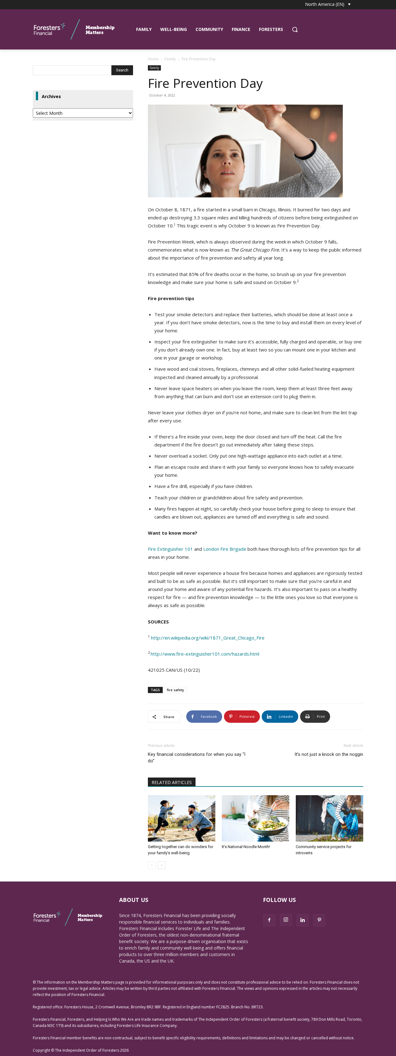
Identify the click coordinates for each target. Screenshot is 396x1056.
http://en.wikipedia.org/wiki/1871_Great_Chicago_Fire (208, 638)
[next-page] (162, 865)
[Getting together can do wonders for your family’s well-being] (181, 818)
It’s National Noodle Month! (246, 846)
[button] (294, 29)
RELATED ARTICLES (172, 782)
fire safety (175, 689)
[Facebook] (269, 920)
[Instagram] (286, 920)
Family (170, 59)
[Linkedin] (302, 920)
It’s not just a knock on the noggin (329, 754)
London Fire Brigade (224, 549)
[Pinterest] (319, 920)
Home (153, 59)
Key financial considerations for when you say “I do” (196, 758)
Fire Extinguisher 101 (170, 549)
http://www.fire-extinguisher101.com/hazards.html (205, 654)
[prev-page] (152, 865)
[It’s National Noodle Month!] (255, 818)
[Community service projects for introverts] (329, 818)
